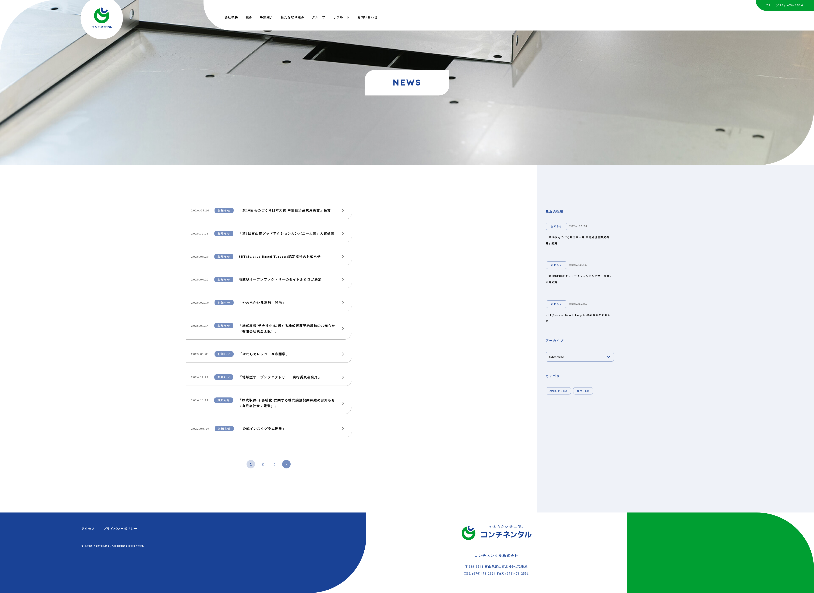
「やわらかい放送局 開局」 (262, 302)
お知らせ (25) (558, 391)
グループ (319, 17)
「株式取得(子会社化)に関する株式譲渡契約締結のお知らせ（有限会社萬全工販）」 (287, 328)
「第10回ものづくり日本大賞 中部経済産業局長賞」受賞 (285, 210)
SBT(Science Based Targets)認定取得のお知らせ (280, 256)
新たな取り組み (293, 17)
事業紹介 (266, 17)
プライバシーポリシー (120, 528)
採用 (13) (583, 391)
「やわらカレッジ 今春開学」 (264, 354)
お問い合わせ (367, 17)
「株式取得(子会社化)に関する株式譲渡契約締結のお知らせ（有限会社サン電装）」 (286, 403)
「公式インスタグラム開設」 (262, 428)
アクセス (88, 528)
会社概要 (231, 17)
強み (249, 17)
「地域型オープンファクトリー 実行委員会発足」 (280, 377)
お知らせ (224, 210)
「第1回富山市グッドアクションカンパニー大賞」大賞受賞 (287, 233)
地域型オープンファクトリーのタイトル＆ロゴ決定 (280, 279)
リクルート (341, 17)
